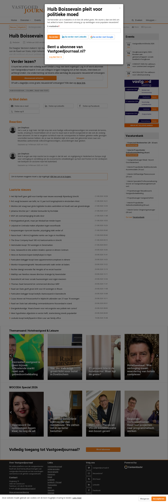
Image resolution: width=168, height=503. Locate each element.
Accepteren (158, 499)
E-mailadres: (53, 26)
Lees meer (77, 498)
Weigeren (144, 499)
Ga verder (53, 37)
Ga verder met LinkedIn (75, 37)
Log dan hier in (55, 57)
